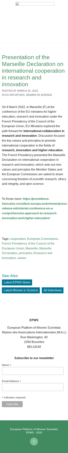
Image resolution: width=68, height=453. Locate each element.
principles (25, 253)
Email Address (11, 381)
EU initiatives (15, 94)
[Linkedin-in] (34, 441)
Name (6, 364)
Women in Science (39, 94)
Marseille (32, 248)
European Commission (42, 238)
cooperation (18, 238)
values (21, 258)
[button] (5, 21)
